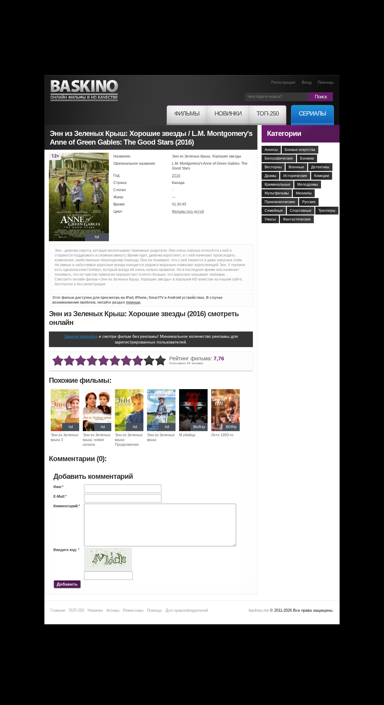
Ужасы (270, 219)
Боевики (307, 158)
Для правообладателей (187, 610)
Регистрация (283, 82)
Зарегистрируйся (81, 336)
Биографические (279, 158)
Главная (57, 610)
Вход (306, 82)
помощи (133, 302)
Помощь (326, 82)
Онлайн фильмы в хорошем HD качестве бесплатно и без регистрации (84, 91)
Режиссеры (133, 610)
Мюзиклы (304, 193)
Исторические (295, 176)
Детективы (320, 167)
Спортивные (300, 210)
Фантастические (297, 219)
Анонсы (271, 150)
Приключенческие (280, 202)
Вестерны (273, 167)
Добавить (67, 584)
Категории (284, 133)
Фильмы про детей (188, 211)
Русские (309, 202)
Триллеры (326, 210)
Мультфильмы (277, 193)
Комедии (321, 176)
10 (160, 361)
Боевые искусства (300, 150)
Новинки (95, 610)
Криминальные (277, 184)
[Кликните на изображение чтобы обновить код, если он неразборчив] (108, 550)
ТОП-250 (76, 610)
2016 (176, 175)
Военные (296, 167)
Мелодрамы (307, 184)
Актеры (112, 610)
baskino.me (259, 610)
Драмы (270, 176)
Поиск (321, 96)
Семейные (274, 210)
